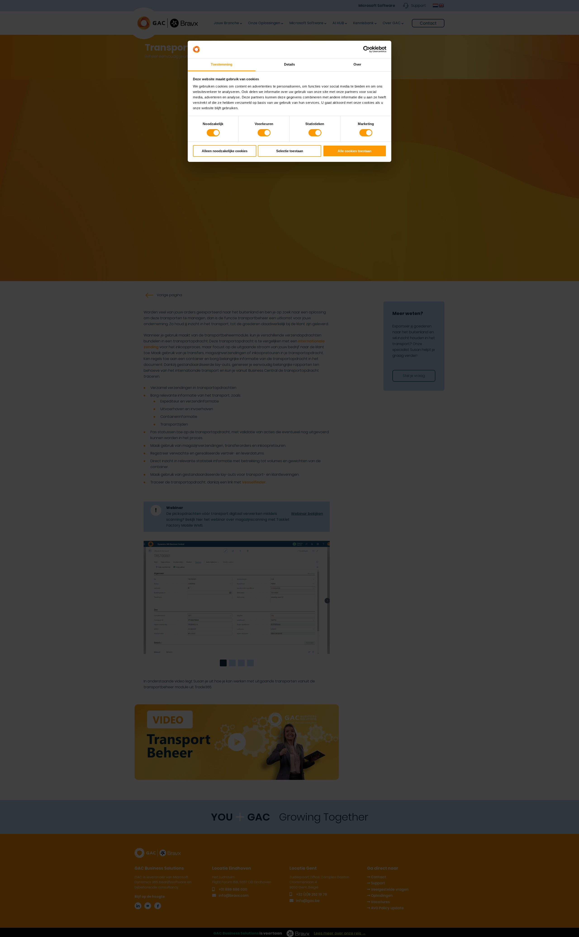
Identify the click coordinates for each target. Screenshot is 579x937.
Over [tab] (357, 64)
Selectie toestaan (289, 151)
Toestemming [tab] (221, 64)
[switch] (264, 132)
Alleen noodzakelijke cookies (224, 151)
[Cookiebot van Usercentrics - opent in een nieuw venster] (366, 49)
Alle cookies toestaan (354, 151)
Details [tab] (289, 64)
